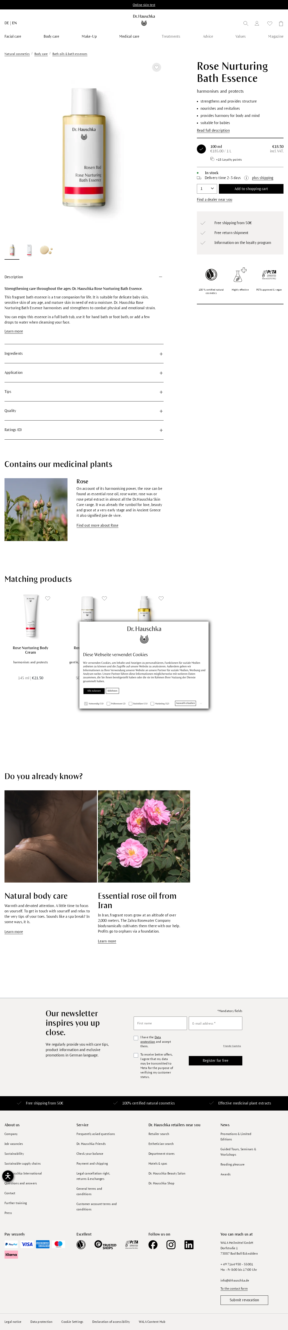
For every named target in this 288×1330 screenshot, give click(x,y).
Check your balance (90, 1153)
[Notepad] (270, 24)
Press (8, 1213)
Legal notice (12, 1321)
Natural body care (36, 896)
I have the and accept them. (155, 1042)
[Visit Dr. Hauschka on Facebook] (153, 1244)
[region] (84, 160)
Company (11, 1134)
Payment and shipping (92, 1163)
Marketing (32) (162, 704)
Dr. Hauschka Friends (91, 1144)
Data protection (41, 1321)
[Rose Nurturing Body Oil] (144, 615)
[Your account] (258, 24)
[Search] (246, 24)
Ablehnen (112, 691)
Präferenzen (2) (118, 704)
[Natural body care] (50, 836)
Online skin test (144, 5)
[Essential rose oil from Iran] (144, 836)
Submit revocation (244, 1300)
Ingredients (13, 354)
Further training (15, 1203)
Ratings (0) (13, 430)
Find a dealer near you (214, 200)
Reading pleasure (232, 1164)
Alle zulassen (94, 691)
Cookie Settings (72, 1321)
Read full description (213, 131)
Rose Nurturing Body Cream (30, 650)
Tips (7, 392)
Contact (9, 1193)
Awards (225, 1174)
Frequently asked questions (95, 1134)
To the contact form (234, 1288)
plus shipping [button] (262, 178)
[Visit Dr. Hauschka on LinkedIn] (189, 1244)
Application (13, 373)
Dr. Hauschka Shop (161, 1183)
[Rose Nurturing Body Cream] (30, 615)
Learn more (13, 331)
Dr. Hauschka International (23, 1173)
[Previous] (13, 149)
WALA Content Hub (152, 1321)
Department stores (161, 1153)
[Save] (156, 67)
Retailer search (158, 1134)
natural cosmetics (160, 1103)
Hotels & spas (157, 1163)
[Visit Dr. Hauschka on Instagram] (171, 1244)
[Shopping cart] (280, 24)
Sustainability (14, 1153)
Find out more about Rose (97, 526)
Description (13, 277)
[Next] (154, 149)
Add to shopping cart (251, 189)
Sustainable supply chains (22, 1163)
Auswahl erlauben (185, 703)
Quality (10, 411)
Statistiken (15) (140, 704)
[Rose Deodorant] (87, 615)
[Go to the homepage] (144, 20)
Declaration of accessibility (111, 1321)
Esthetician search (161, 1144)
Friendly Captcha (232, 1046)
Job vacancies (13, 1144)
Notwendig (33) (96, 704)
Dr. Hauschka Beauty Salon (166, 1173)
